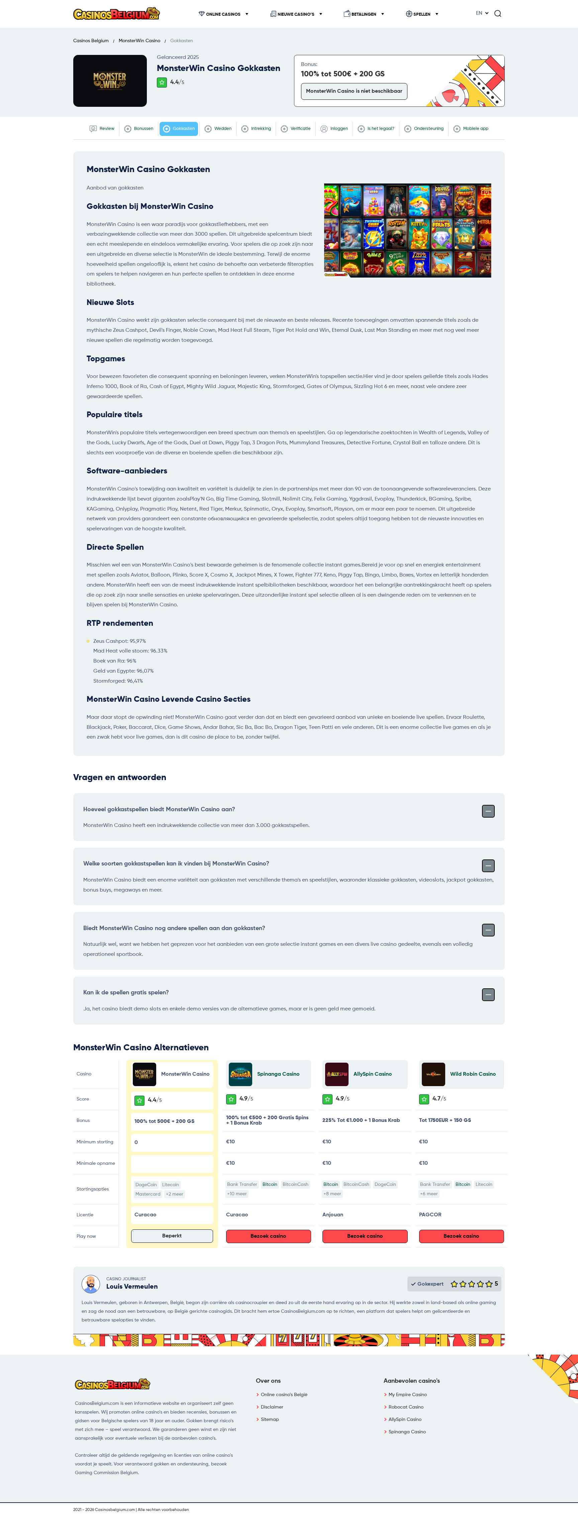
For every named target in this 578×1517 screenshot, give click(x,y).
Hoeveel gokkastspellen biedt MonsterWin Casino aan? (159, 810)
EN (479, 13)
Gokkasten (183, 129)
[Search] (498, 13)
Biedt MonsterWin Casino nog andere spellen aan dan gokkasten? (174, 928)
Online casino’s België (284, 1394)
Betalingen (364, 14)
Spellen (421, 14)
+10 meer (237, 1194)
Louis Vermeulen (132, 1287)
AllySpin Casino (373, 1074)
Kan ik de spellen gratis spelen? (126, 993)
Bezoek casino (268, 1236)
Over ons (268, 1381)
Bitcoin (270, 1184)
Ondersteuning (428, 129)
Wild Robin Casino (473, 1074)
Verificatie (300, 129)
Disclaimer (272, 1407)
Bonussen (143, 129)
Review (106, 129)
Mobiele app (475, 129)
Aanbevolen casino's (412, 1381)
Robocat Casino (406, 1407)
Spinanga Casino (278, 1074)
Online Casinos (223, 14)
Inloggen (338, 129)
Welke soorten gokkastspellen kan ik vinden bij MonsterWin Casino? (176, 864)
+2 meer (174, 1194)
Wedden (222, 129)
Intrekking (260, 129)
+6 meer (429, 1194)
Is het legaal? (380, 129)
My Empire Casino (408, 1394)
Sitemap (270, 1419)
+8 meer (332, 1194)
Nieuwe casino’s (296, 14)
